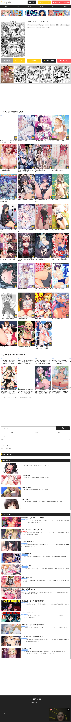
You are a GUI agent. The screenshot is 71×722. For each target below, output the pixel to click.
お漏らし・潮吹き (65, 25)
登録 (33, 138)
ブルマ (46, 25)
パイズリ (38, 27)
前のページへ (7, 60)
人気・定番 (35, 432)
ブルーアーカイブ (32, 25)
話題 (12, 432)
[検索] (63, 428)
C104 (47, 27)
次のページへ (18, 60)
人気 (17, 6)
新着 (29, 6)
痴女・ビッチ (31, 27)
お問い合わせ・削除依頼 (62, 2)
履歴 (58, 432)
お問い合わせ (35, 702)
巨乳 (57, 25)
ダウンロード (65, 60)
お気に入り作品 (45, 2)
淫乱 (43, 27)
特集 (65, 6)
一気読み (34, 60)
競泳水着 (52, 25)
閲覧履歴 (33, 2)
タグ (53, 6)
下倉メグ (41, 25)
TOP (6, 6)
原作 (41, 6)
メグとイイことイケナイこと (24, 397)
